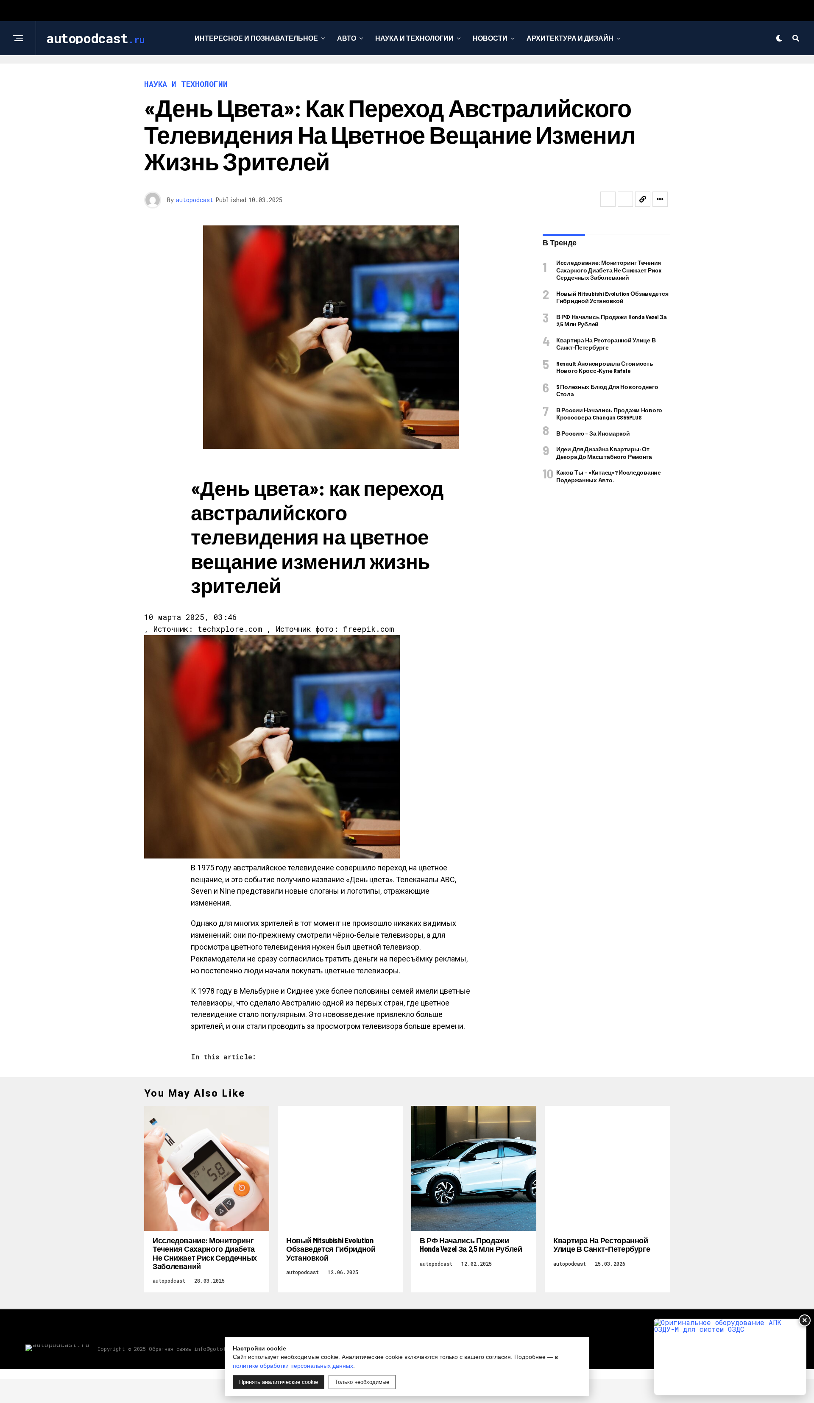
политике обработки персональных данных (293, 1365)
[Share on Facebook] (608, 199)
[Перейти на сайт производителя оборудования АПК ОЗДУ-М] (730, 1357)
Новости (490, 38)
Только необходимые (362, 1382)
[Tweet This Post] (625, 199)
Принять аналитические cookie (278, 1382)
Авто (346, 38)
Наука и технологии (414, 38)
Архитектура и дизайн (570, 38)
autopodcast (194, 200)
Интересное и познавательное (256, 38)
